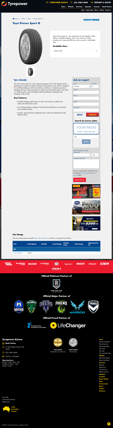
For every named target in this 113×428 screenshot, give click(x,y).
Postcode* (76, 108)
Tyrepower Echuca (58, 2)
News (96, 10)
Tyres (63, 7)
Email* (75, 102)
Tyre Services (103, 369)
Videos (102, 10)
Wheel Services (103, 372)
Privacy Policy (84, 173)
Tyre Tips (101, 351)
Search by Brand (104, 346)
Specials (88, 7)
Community (89, 10)
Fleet (82, 10)
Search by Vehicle (104, 342)
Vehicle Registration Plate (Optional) (80, 151)
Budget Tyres (6, 402)
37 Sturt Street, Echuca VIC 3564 (15, 348)
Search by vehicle (40, 238)
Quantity (94, 84)
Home (16, 19)
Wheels (70, 7)
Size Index (5, 397)
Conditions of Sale (23, 425)
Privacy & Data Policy (12, 425)
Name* (75, 90)
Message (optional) (79, 158)
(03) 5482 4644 (81, 2)
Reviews (108, 10)
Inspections (102, 367)
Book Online (107, 7)
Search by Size (103, 344)
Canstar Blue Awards (8, 399)
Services (79, 7)
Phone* (75, 96)
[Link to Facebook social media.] (109, 424)
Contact (97, 7)
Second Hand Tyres (105, 353)
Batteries (101, 365)
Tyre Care (102, 349)
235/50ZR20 (18, 253)
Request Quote (79, 180)
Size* (75, 84)
